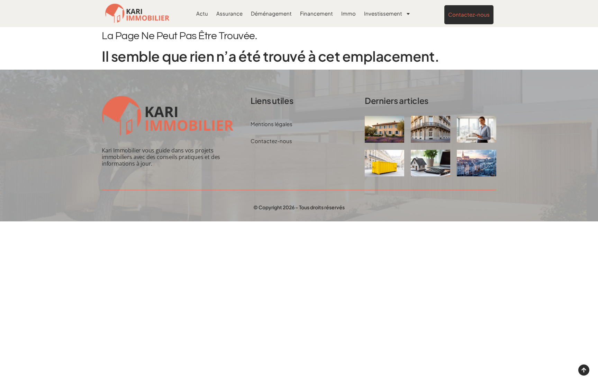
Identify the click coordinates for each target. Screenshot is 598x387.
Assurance (229, 13)
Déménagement (271, 13)
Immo (348, 13)
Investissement (383, 13)
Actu (202, 13)
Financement (316, 13)
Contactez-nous (271, 141)
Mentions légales (271, 124)
